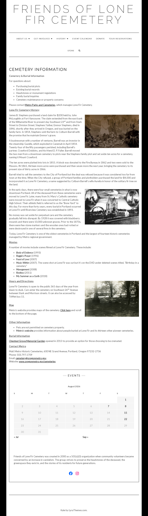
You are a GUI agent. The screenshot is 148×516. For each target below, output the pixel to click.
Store (71, 50)
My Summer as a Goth (28, 276)
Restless (20, 272)
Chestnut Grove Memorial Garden (27, 341)
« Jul (16, 437)
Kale (63, 510)
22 (125, 419)
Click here (65, 310)
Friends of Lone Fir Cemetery (74, 14)
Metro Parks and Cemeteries (40, 104)
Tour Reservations (120, 39)
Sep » (85, 437)
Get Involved (42, 39)
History (61, 39)
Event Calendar (82, 39)
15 (125, 412)
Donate (100, 39)
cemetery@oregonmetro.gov (31, 358)
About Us (22, 39)
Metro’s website (24, 330)
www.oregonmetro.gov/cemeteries (37, 361)
